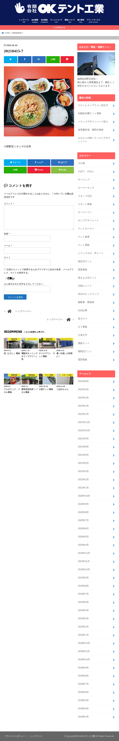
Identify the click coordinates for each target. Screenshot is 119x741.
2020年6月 (83, 528)
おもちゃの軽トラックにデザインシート (94, 140)
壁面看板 (82, 269)
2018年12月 (84, 643)
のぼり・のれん (86, 171)
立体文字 (82, 335)
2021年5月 (83, 463)
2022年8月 (83, 381)
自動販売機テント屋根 (89, 113)
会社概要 (34, 21)
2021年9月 (83, 438)
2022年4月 (83, 389)
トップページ (24, 21)
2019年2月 (83, 626)
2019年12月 (84, 553)
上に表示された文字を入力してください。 (24, 284)
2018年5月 (83, 692)
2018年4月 (83, 700)
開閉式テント (85, 351)
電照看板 (82, 359)
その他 (81, 163)
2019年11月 (84, 561)
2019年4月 (83, 610)
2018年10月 (84, 659)
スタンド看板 (85, 204)
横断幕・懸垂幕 (86, 302)
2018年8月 (83, 675)
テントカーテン (86, 228)
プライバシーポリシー (15, 736)
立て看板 (82, 327)
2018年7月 (83, 684)
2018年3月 (83, 708)
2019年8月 (83, 586)
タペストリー (85, 212)
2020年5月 (83, 536)
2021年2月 (83, 479)
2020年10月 (84, 496)
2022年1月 (83, 414)
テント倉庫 (84, 237)
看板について (70, 21)
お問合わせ (60, 27)
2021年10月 (84, 430)
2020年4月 (83, 545)
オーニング (84, 179)
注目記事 (82, 310)
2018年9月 (83, 667)
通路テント (84, 343)
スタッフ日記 (85, 196)
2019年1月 (83, 635)
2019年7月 (83, 594)
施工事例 (80, 21)
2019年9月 (83, 577)
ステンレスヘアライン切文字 (93, 105)
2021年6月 (83, 455)
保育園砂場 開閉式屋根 (91, 130)
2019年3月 (83, 618)
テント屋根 (84, 245)
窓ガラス (82, 318)
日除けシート (85, 286)
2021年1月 (83, 487)
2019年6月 (83, 602)
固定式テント (85, 261)
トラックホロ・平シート (91, 253)
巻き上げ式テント (87, 278)
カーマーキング (86, 188)
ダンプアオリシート (88, 220)
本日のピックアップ (88, 294)
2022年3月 (83, 397)
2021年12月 (84, 422)
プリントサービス (93, 21)
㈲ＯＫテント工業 (87, 736)
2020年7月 (83, 520)
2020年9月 (83, 504)
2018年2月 (83, 716)
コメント (9, 203)
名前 (7, 234)
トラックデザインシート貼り (93, 121)
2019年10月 (84, 569)
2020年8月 (83, 512)
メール (8, 246)
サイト (7, 257)
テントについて (56, 21)
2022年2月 (83, 406)
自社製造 (44, 21)
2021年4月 (83, 471)
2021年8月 (83, 446)
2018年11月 (84, 651)
